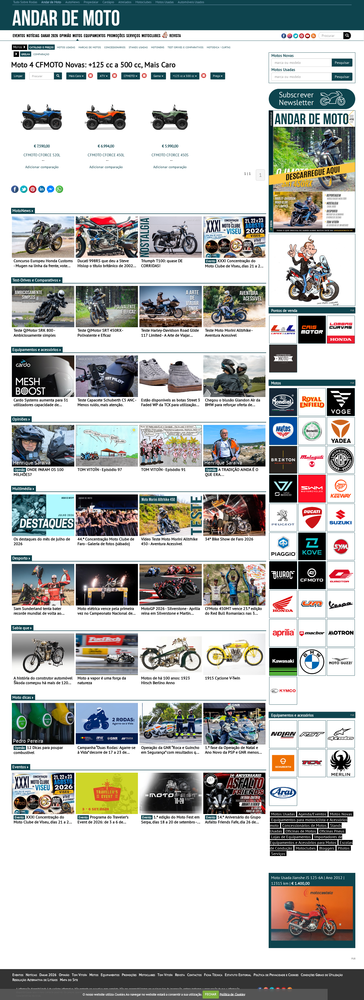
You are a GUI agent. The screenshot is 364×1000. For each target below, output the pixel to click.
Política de (232, 994)
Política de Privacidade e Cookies (276, 975)
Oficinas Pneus (331, 831)
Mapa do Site (69, 979)
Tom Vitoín (79, 975)
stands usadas (138, 47)
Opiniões (19, 419)
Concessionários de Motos (304, 825)
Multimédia (22, 488)
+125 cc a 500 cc (184, 76)
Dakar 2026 (49, 35)
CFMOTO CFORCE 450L (106, 155)
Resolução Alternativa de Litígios (34, 979)
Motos (93, 975)
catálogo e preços (41, 47)
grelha (25, 54)
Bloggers (326, 848)
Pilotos (344, 848)
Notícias (31, 975)
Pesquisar (342, 62)
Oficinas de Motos (301, 831)
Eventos (19, 35)
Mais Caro (75, 76)
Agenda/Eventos (312, 814)
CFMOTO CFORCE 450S (170, 155)
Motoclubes (151, 35)
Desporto (20, 558)
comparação (41, 54)
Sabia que (20, 627)
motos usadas (66, 47)
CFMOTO (129, 76)
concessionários (114, 47)
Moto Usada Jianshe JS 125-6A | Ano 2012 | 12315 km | (307, 880)
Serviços (278, 853)
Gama (157, 76)
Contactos (194, 975)
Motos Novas (341, 814)
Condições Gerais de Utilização (322, 975)
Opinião (65, 35)
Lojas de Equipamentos (291, 836)
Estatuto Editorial (238, 975)
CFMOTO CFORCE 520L (42, 155)
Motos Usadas (283, 814)
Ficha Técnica (213, 975)
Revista (175, 35)
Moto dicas (21, 697)
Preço (217, 76)
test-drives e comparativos (185, 47)
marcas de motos (89, 47)
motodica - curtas (218, 47)
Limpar (18, 76)
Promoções (116, 35)
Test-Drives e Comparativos (35, 280)
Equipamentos (110, 975)
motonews (157, 47)
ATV (103, 76)
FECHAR (210, 994)
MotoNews (21, 210)
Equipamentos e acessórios (35, 349)
